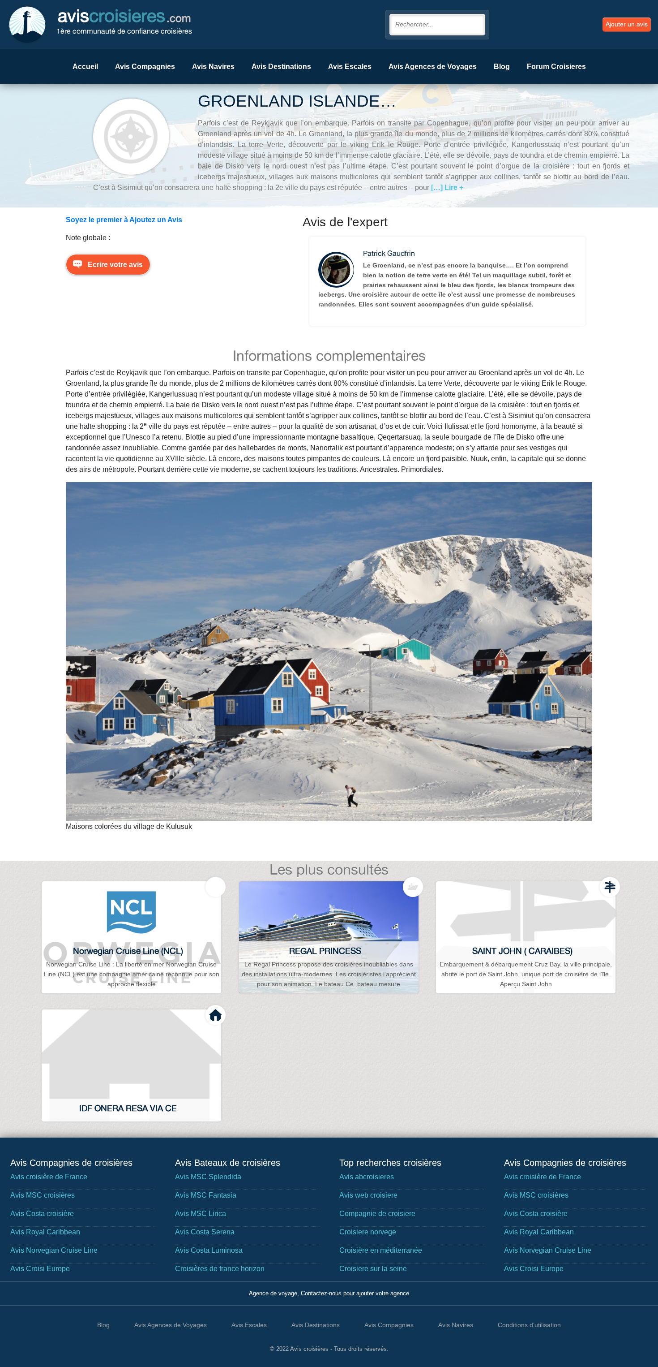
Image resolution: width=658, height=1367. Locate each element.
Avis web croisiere (368, 1195)
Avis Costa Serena (205, 1232)
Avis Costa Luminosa (209, 1250)
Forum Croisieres (556, 66)
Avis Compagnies (145, 66)
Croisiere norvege (367, 1232)
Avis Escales (350, 66)
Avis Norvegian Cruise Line (54, 1250)
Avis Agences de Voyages (433, 66)
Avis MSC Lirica (200, 1213)
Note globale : (88, 237)
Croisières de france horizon (220, 1268)
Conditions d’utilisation (529, 1324)
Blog (502, 66)
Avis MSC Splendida (208, 1177)
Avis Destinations (281, 66)
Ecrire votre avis (115, 264)
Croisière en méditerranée (380, 1250)
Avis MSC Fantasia (205, 1195)
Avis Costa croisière (42, 1213)
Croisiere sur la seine (373, 1268)
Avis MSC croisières (42, 1195)
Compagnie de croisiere (377, 1213)
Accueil (85, 66)
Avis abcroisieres (366, 1177)
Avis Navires (213, 66)
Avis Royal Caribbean (45, 1232)
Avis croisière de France (48, 1177)
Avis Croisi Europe (40, 1268)
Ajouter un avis (627, 24)
